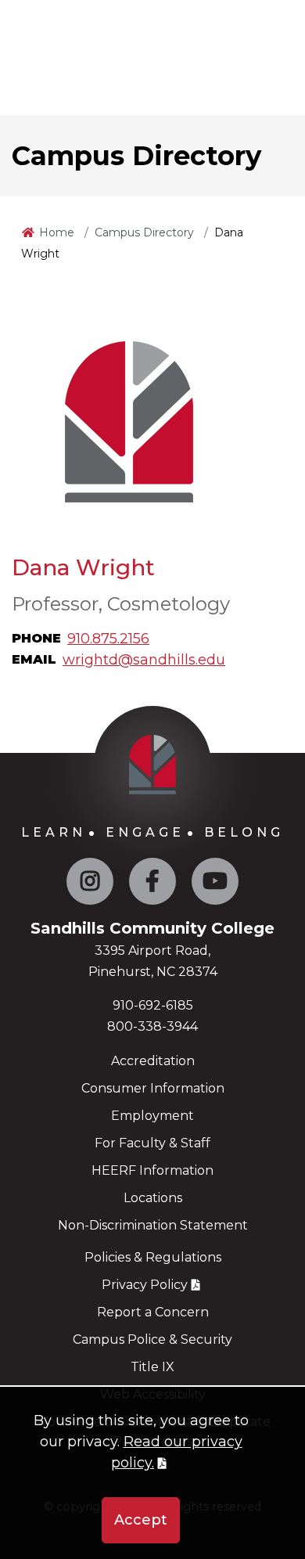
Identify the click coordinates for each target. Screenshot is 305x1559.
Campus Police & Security (152, 1339)
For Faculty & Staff (152, 1143)
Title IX (152, 1366)
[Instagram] (89, 884)
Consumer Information (152, 1088)
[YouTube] (215, 884)
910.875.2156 (108, 638)
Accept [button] (140, 1519)
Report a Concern (153, 1312)
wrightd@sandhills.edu (144, 659)
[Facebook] (152, 884)
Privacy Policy (145, 1284)
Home (56, 232)
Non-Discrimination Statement (153, 1225)
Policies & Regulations (152, 1257)
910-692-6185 (153, 1005)
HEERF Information (153, 1170)
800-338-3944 (152, 1026)
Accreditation (153, 1060)
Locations (153, 1197)
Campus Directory (144, 232)
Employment (152, 1115)
